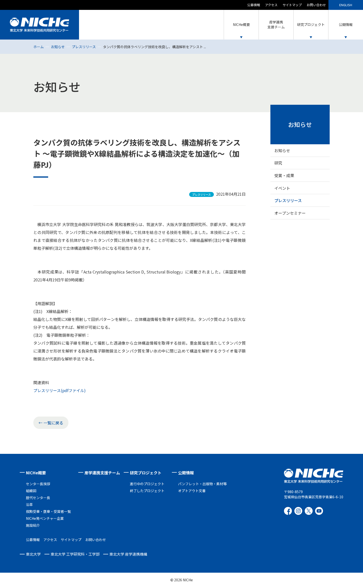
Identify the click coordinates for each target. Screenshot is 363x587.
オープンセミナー (290, 213)
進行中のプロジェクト (147, 483)
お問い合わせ (316, 4)
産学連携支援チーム (102, 473)
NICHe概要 (36, 473)
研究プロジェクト (145, 473)
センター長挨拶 (38, 483)
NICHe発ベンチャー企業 (45, 518)
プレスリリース (84, 46)
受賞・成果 (284, 175)
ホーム (38, 46)
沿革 (29, 504)
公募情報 (253, 4)
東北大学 (33, 554)
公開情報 (186, 473)
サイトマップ (292, 4)
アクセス (271, 4)
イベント (282, 188)
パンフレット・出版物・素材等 (202, 483)
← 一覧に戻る (51, 423)
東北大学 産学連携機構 (128, 554)
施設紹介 (33, 525)
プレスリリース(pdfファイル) (59, 390)
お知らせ (58, 46)
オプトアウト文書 (192, 490)
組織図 (31, 490)
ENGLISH (345, 4)
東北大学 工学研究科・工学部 (75, 554)
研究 (278, 163)
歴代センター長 (38, 497)
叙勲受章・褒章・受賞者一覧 (48, 511)
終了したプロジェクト (147, 490)
